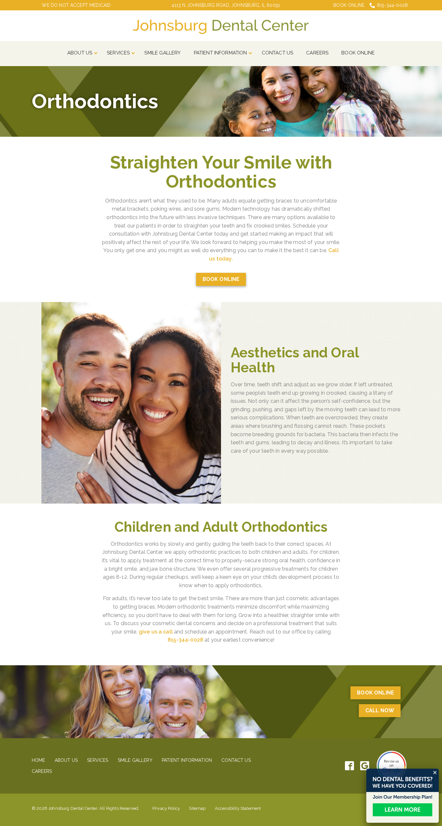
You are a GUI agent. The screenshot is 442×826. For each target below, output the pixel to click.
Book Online (348, 5)
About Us (66, 760)
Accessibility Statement (238, 808)
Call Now (379, 710)
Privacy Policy (166, 808)
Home (38, 760)
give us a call (156, 632)
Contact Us (236, 760)
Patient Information (187, 760)
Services (97, 760)
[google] (365, 766)
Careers (42, 771)
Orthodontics (95, 101)
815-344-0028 (392, 5)
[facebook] (350, 766)
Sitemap (197, 808)
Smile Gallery (135, 760)
